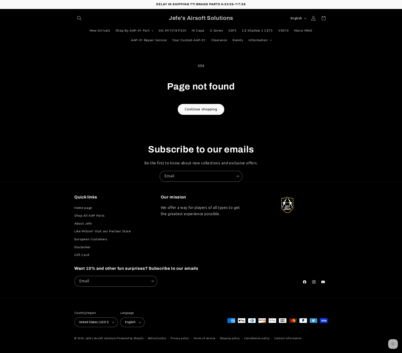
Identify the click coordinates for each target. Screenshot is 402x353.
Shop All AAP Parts (89, 215)
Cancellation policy (257, 338)
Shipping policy (230, 338)
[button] (79, 18)
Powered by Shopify (130, 338)
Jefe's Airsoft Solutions (100, 338)
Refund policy (157, 338)
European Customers (90, 239)
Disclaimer (82, 247)
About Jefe (83, 223)
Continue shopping (201, 109)
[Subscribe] (237, 176)
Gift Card (81, 255)
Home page (83, 208)
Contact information (288, 338)
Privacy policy (180, 338)
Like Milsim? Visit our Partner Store (102, 231)
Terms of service (204, 338)
